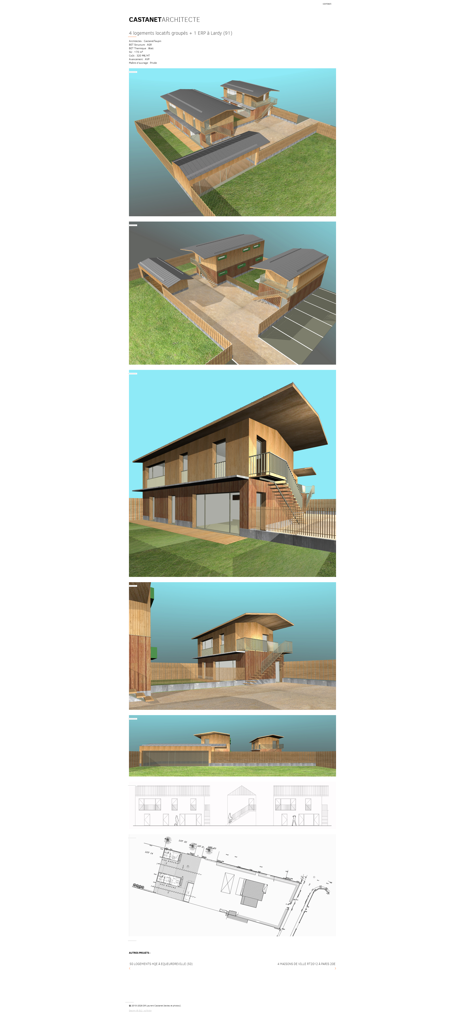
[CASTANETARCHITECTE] (163, 6)
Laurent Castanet (154, 1005)
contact (328, 4)
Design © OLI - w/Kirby (140, 1010)
